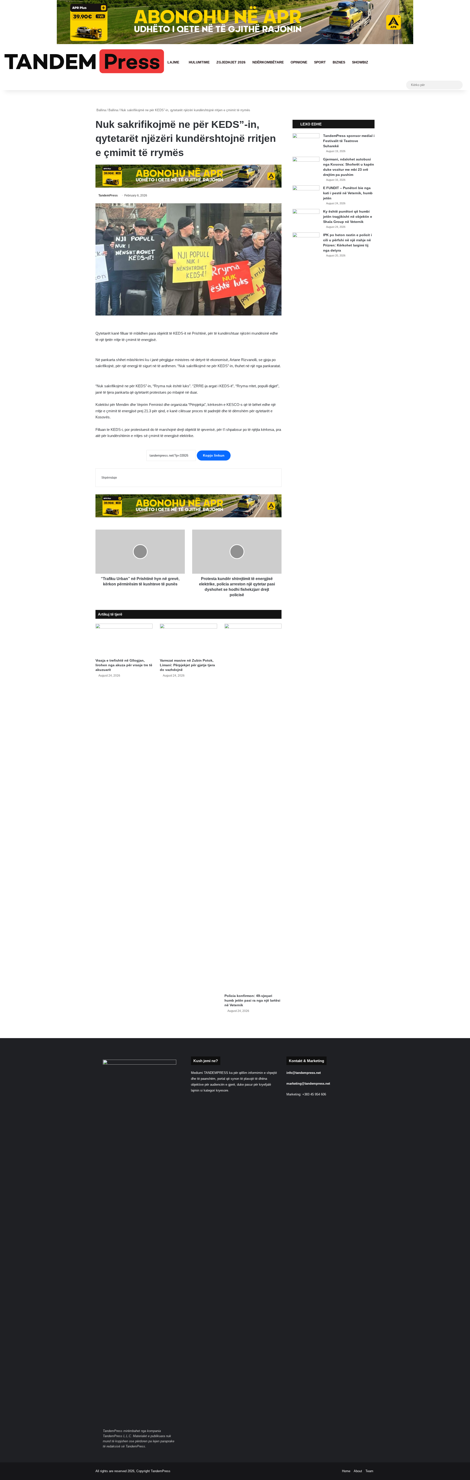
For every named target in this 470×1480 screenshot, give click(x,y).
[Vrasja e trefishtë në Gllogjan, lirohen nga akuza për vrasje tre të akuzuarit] (124, 640)
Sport (320, 62)
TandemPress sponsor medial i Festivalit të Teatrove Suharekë (349, 141)
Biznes (339, 62)
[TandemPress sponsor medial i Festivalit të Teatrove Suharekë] (306, 142)
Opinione (299, 62)
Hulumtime (199, 62)
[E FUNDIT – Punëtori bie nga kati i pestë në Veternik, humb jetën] (306, 194)
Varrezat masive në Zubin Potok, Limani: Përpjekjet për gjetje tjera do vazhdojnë (187, 665)
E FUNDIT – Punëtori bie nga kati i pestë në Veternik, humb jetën (348, 193)
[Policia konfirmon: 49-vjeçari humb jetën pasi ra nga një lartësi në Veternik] (253, 807)
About (358, 1471)
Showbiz (360, 62)
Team (369, 1471)
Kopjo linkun (213, 455)
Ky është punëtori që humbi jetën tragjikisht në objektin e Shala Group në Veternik (347, 216)
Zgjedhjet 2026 (231, 62)
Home (346, 1471)
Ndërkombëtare (268, 62)
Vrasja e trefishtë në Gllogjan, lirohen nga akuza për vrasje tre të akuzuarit (123, 665)
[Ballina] (84, 62)
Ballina (100, 110)
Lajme (173, 62)
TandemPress (108, 195)
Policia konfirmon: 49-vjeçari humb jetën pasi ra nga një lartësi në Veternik (252, 1000)
